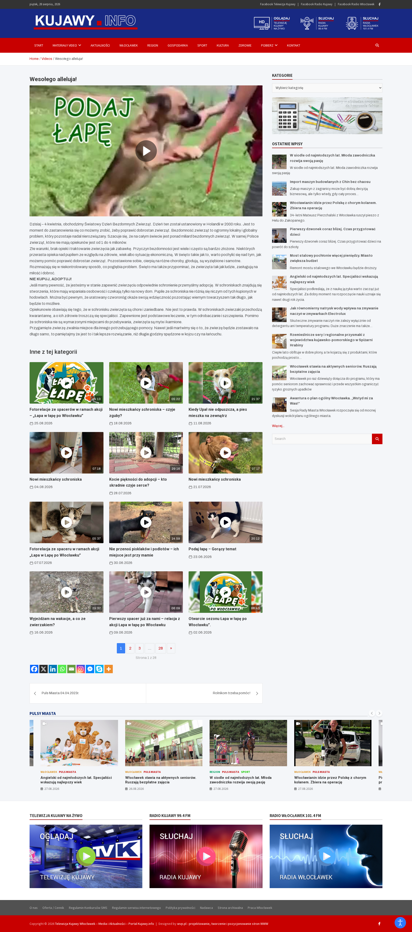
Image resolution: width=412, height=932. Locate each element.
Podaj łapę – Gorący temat (212, 549)
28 (161, 648)
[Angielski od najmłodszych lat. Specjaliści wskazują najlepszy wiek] (279, 283)
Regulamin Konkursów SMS (88, 908)
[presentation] (372, 713)
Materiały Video (65, 45)
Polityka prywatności (180, 908)
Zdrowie (245, 45)
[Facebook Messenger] (90, 669)
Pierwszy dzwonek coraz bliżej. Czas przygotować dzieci (325, 780)
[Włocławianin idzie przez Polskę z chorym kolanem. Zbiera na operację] (279, 209)
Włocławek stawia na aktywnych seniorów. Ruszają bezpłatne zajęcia (76, 780)
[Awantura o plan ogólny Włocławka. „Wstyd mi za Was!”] (279, 404)
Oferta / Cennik (53, 908)
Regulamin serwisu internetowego (136, 908)
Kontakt (293, 45)
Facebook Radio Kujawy (316, 4)
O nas (34, 908)
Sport (202, 45)
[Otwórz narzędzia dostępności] (400, 922)
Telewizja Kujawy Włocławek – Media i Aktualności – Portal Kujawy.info (104, 924)
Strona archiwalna (230, 908)
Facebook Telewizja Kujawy (277, 4)
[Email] (71, 669)
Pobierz (267, 45)
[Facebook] (379, 4)
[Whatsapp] (62, 669)
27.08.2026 (136, 788)
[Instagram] (81, 669)
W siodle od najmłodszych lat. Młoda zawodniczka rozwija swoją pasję (156, 780)
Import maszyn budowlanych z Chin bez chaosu (330, 182)
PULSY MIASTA (43, 713)
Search (377, 439)
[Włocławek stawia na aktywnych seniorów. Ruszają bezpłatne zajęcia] (279, 373)
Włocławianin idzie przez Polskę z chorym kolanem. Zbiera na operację (246, 780)
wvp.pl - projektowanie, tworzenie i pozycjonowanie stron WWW (222, 924)
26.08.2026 (52, 788)
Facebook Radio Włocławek (356, 4)
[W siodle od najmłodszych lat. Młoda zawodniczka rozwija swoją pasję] (279, 162)
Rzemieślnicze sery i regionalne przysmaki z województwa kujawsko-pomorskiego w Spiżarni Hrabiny (331, 340)
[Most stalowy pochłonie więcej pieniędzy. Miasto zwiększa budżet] (279, 262)
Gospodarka (178, 45)
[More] (108, 669)
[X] (43, 669)
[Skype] (99, 669)
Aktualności (100, 45)
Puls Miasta (67, 772)
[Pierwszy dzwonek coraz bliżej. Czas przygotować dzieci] (279, 235)
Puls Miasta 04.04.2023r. (60, 693)
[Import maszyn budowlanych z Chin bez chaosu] (279, 188)
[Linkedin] (53, 669)
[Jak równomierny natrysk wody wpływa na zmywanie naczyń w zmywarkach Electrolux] (279, 314)
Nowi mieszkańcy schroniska (56, 479)
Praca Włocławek (260, 908)
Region (152, 45)
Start (38, 45)
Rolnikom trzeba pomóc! (231, 693)
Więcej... (278, 426)
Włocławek (128, 45)
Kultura (223, 45)
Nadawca (206, 908)
